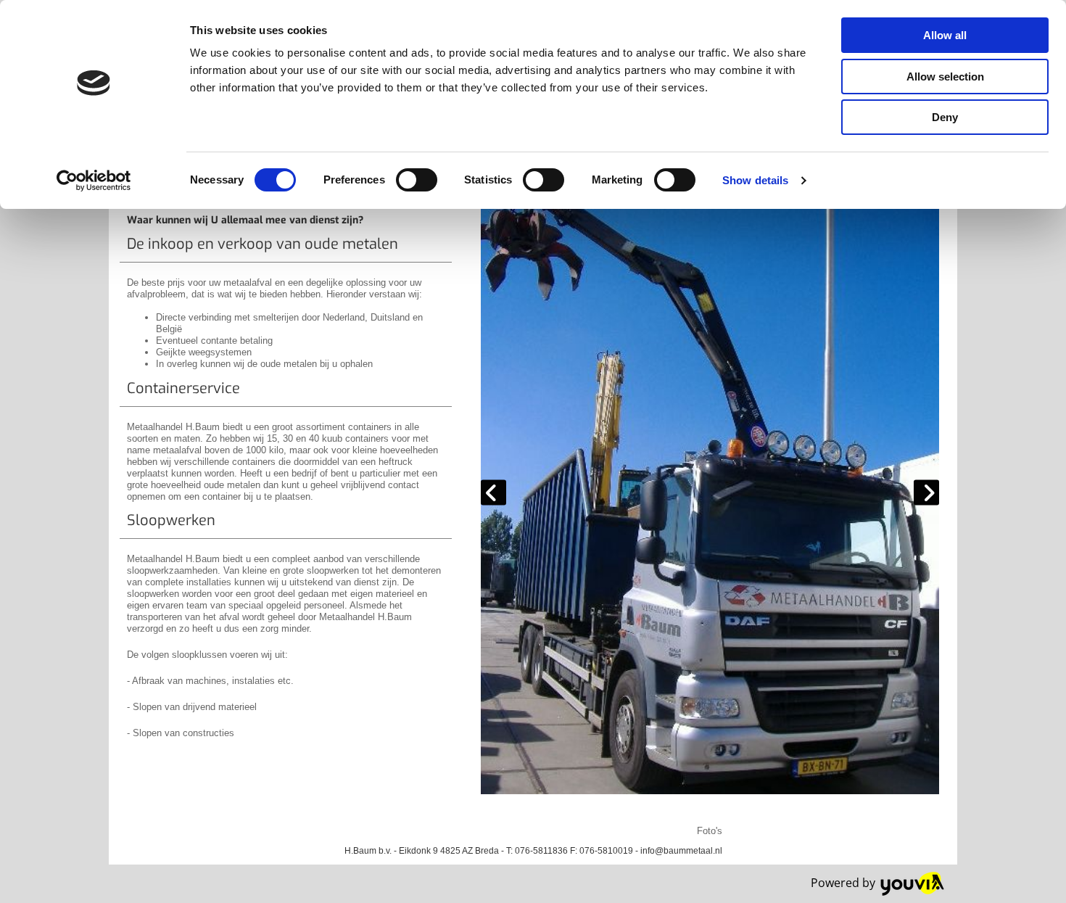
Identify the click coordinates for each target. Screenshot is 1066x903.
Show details (755, 180)
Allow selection (945, 76)
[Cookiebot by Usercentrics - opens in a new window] (93, 180)
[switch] (416, 179)
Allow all (945, 35)
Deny (945, 117)
